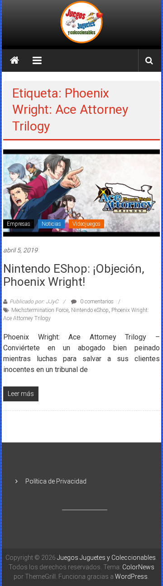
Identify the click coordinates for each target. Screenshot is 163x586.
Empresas (18, 224)
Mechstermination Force (39, 310)
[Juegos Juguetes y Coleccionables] (82, 23)
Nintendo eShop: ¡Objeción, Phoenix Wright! (73, 275)
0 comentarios (96, 301)
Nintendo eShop (90, 310)
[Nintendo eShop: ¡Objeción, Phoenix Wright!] (81, 192)
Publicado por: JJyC (34, 301)
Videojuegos (86, 224)
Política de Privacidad (55, 481)
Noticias (51, 224)
